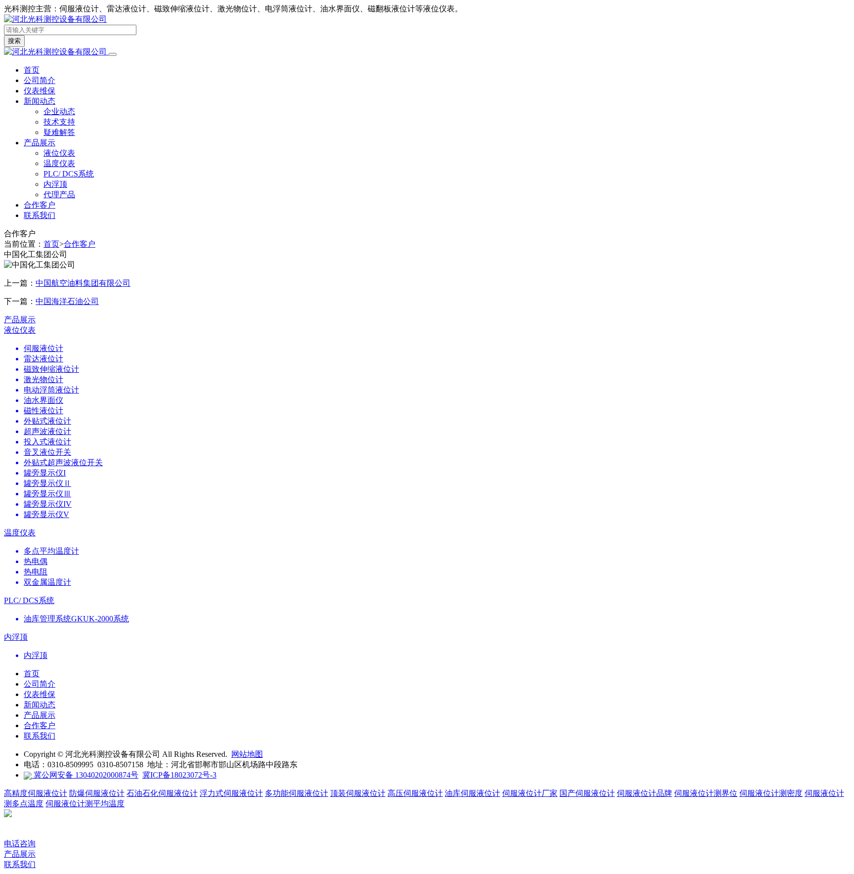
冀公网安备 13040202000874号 (85, 775)
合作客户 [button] (39, 205)
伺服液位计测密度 (771, 793)
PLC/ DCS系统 (68, 174)
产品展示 (20, 319)
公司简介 (39, 684)
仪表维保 (39, 694)
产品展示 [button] (39, 142)
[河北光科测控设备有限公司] (55, 19)
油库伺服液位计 (472, 793)
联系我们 (39, 736)
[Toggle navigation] (113, 54)
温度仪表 (59, 163)
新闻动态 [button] (39, 101)
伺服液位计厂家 (529, 793)
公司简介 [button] (39, 80)
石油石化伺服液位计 (162, 793)
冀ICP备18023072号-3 (179, 775)
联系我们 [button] (39, 215)
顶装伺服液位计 (357, 793)
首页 (32, 70)
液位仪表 (59, 153)
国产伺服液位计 (587, 793)
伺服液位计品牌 (644, 793)
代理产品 (59, 194)
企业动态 (59, 111)
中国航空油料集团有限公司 (83, 283)
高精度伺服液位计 (35, 793)
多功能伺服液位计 (296, 793)
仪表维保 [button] (39, 91)
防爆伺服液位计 (97, 793)
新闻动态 (39, 704)
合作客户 (79, 244)
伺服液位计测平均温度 (85, 803)
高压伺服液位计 (415, 793)
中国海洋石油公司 (67, 301)
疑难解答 (59, 132)
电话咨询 (20, 843)
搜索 (14, 40)
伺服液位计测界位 (705, 793)
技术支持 (59, 122)
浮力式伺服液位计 (231, 793)
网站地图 (247, 754)
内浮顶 (55, 184)
